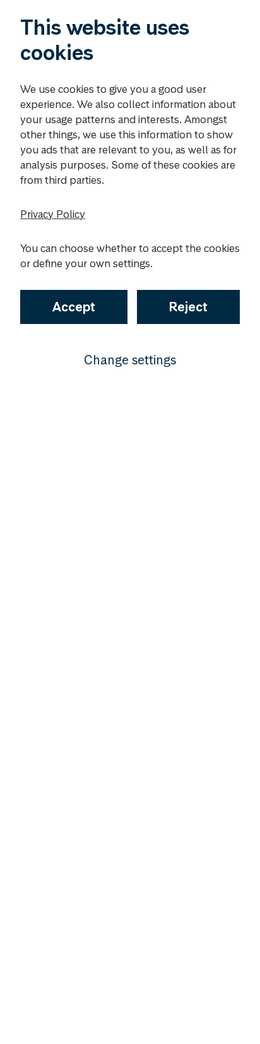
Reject (188, 307)
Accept (73, 307)
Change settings (130, 360)
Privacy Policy (52, 214)
